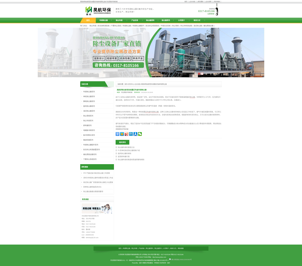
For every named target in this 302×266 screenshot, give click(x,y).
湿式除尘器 (198, 26)
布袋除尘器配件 (138, 26)
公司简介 (181, 20)
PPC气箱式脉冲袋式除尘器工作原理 (96, 173)
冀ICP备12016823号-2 (161, 260)
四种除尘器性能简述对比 (92, 187)
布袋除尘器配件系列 (90, 145)
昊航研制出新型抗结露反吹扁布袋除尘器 (154, 84)
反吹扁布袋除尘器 (152, 112)
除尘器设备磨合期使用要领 (93, 191)
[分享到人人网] (135, 134)
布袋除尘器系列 (89, 92)
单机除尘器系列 (89, 96)
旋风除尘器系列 (89, 106)
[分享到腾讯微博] (131, 134)
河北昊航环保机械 (126, 92)
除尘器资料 (150, 20)
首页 (186, 1)
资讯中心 (131, 84)
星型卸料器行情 (124, 156)
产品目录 (134, 20)
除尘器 (192, 97)
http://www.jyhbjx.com (159, 257)
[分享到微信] (140, 134)
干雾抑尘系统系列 (89, 159)
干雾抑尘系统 (116, 26)
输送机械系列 (88, 140)
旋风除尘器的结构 (124, 153)
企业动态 (192, 1)
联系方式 (197, 20)
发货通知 (200, 1)
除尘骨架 (175, 26)
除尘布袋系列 (88, 121)
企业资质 (208, 1)
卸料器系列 (87, 125)
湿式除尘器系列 (89, 111)
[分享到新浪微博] (126, 134)
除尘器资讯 (166, 20)
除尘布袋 (119, 20)
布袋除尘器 (103, 20)
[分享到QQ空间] (122, 134)
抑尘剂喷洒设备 (186, 26)
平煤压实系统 (165, 26)
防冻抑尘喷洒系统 (152, 26)
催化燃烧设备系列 (89, 154)
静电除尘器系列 (89, 101)
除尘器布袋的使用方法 (126, 147)
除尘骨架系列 (88, 116)
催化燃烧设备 (208, 26)
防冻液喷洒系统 (103, 26)
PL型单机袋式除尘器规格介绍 (129, 150)
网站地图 (217, 1)
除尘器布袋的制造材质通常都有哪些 (131, 159)
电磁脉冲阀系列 (89, 130)
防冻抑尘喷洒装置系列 (91, 149)
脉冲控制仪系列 (89, 135)
